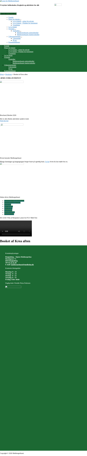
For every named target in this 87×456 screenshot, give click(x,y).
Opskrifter (16, 31)
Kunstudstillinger (14, 42)
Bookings (8, 74)
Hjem (2, 74)
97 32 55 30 (12, 263)
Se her (47, 162)
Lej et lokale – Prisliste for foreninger (25, 23)
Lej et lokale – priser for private (23, 21)
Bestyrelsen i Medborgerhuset (14, 201)
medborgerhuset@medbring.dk (22, 264)
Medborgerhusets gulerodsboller (28, 33)
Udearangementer (14, 36)
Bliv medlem (8, 206)
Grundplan (16, 25)
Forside (10, 17)
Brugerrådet (8, 210)
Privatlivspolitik (9, 212)
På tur (15, 40)
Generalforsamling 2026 (12, 203)
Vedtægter (7, 205)
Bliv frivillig (8, 208)
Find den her (4, 121)
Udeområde (17, 38)
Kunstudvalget (9, 214)
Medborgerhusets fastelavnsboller (28, 35)
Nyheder (11, 29)
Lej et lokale (12, 27)
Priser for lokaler (14, 19)
